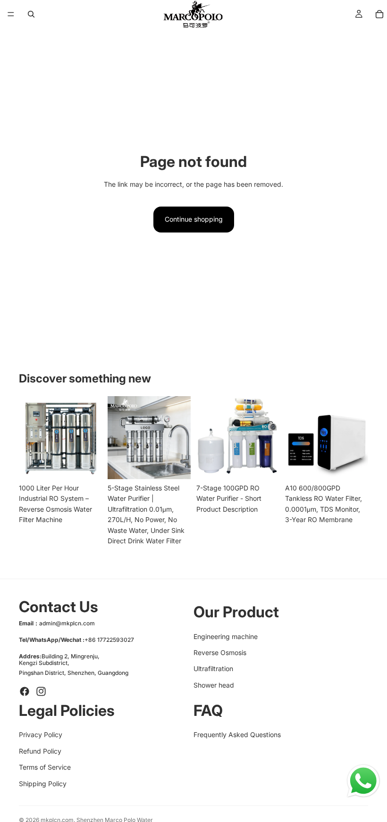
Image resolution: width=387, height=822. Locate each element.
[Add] (87, 464)
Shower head (214, 685)
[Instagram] (41, 691)
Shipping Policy (43, 784)
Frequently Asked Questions (237, 735)
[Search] (31, 14)
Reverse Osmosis (220, 652)
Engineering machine (226, 636)
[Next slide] (91, 437)
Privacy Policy (40, 735)
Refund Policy (40, 751)
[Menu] (11, 14)
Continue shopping (194, 219)
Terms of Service (45, 768)
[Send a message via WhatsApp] (363, 781)
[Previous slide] (29, 437)
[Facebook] (24, 691)
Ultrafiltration (213, 669)
